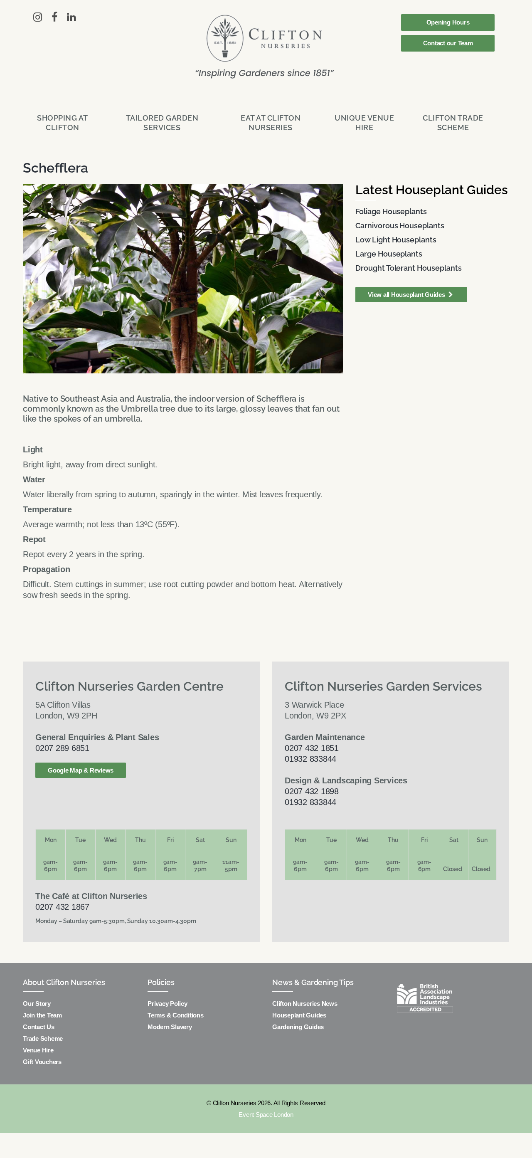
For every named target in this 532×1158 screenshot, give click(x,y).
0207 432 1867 (62, 906)
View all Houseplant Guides (407, 294)
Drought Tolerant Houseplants (408, 268)
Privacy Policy (167, 1003)
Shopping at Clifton (62, 123)
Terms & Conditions (176, 1015)
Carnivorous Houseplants (399, 225)
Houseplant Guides (299, 1015)
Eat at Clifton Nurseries (270, 123)
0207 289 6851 (62, 748)
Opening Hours (448, 22)
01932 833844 (310, 758)
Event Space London (266, 1114)
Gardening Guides (298, 1026)
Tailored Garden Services (162, 123)
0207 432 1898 (312, 791)
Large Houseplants (388, 253)
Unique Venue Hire (364, 123)
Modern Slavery (170, 1026)
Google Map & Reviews (80, 770)
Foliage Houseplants (391, 211)
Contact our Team (448, 43)
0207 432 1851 (312, 748)
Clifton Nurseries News (304, 1003)
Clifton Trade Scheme (453, 123)
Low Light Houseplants (395, 239)
